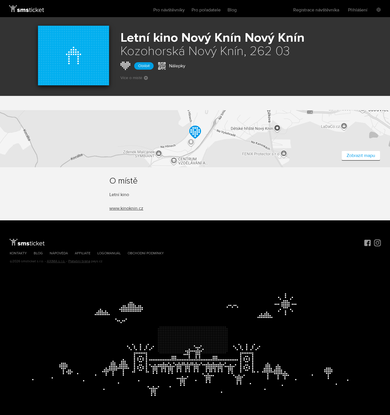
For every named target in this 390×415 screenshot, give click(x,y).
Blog (232, 10)
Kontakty (18, 253)
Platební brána (79, 261)
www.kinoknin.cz (126, 208)
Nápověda (59, 253)
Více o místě (131, 77)
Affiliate (83, 253)
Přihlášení (357, 10)
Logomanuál (109, 253)
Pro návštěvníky (169, 10)
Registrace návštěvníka (316, 10)
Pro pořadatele (206, 10)
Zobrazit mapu (361, 155)
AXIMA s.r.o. (56, 261)
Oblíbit (144, 65)
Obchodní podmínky (146, 253)
